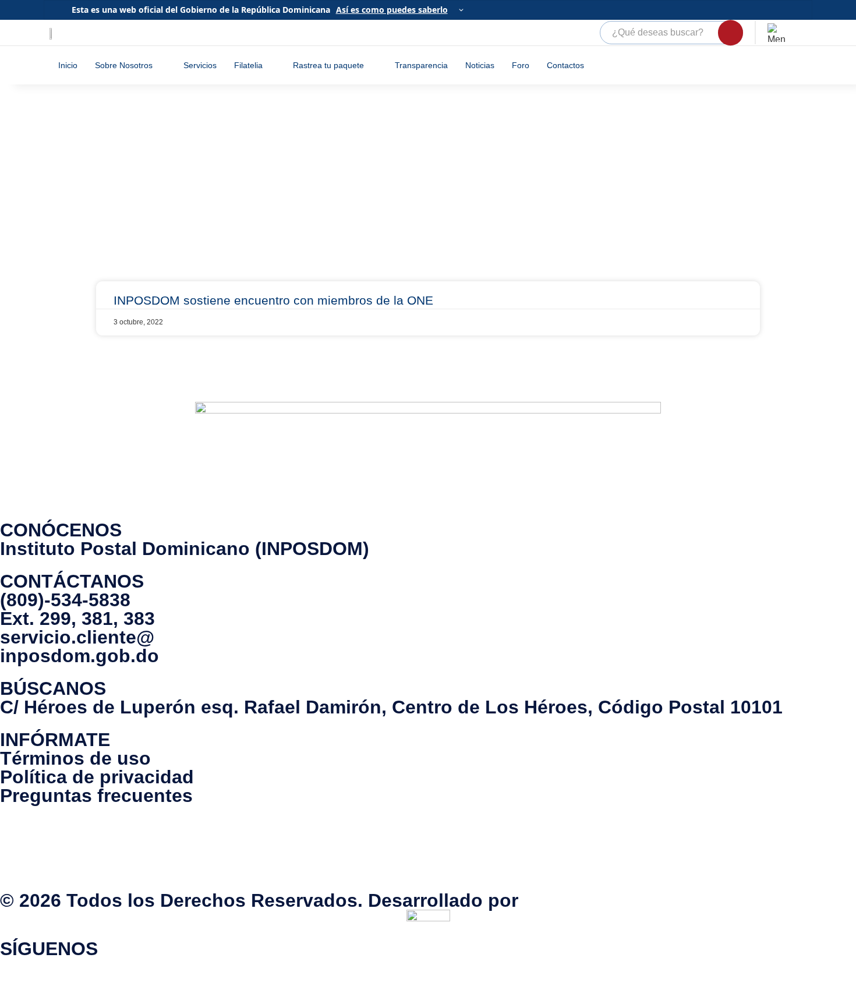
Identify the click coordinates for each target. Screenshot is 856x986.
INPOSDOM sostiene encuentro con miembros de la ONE (273, 300)
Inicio (67, 65)
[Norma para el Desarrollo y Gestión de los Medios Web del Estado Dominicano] (361, 848)
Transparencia (421, 65)
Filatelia (248, 65)
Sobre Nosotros (124, 65)
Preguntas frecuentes (96, 795)
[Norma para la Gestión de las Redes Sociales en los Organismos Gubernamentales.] (495, 848)
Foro (520, 65)
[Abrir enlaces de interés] (776, 32)
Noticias (479, 65)
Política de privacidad (97, 776)
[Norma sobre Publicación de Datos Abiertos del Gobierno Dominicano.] (428, 848)
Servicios (200, 65)
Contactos (565, 65)
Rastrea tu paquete (328, 65)
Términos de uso (75, 758)
